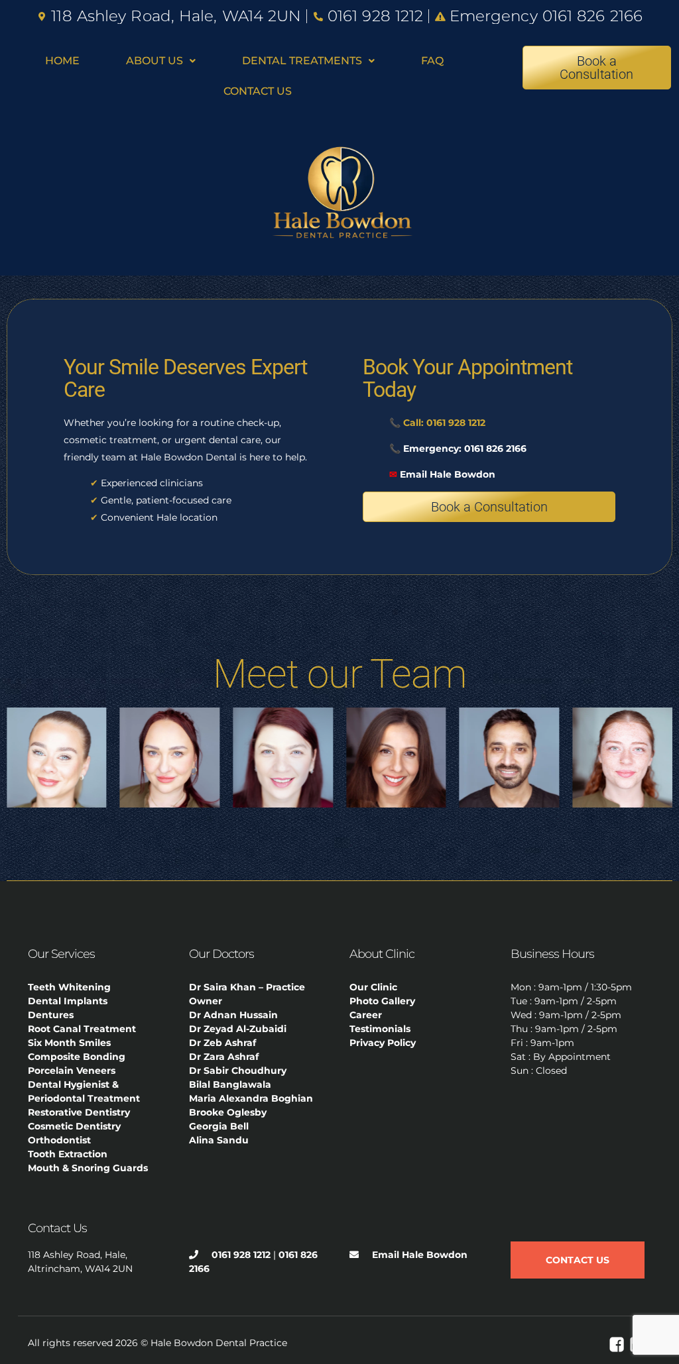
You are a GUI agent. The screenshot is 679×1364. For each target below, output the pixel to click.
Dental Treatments (302, 60)
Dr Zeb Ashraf (222, 1043)
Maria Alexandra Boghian (251, 1098)
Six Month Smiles (69, 1043)
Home (62, 60)
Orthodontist (59, 1140)
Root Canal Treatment (82, 1029)
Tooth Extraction (67, 1154)
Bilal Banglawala (230, 1084)
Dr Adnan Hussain (233, 1015)
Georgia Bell (219, 1126)
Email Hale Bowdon (442, 474)
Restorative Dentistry (79, 1112)
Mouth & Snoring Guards (88, 1168)
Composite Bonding (76, 1057)
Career (365, 1015)
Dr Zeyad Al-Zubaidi (237, 1029)
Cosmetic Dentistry (74, 1126)
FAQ (432, 60)
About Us (154, 60)
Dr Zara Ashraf (224, 1057)
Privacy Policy (382, 1043)
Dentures (51, 1015)
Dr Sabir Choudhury (237, 1070)
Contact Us (257, 91)
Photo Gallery (382, 1001)
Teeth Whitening (69, 987)
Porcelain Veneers (71, 1070)
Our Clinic (373, 987)
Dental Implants (67, 1001)
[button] (161, 61)
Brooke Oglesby (228, 1112)
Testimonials (379, 1029)
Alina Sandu (219, 1140)
